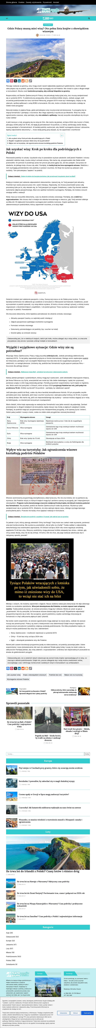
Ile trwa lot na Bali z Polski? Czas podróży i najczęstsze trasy (19, 724)
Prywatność (47, 2)
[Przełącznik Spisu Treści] (61, 135)
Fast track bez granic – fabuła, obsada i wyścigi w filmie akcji (77, 731)
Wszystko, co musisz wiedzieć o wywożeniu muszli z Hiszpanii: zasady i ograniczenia (50, 821)
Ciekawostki (10, 937)
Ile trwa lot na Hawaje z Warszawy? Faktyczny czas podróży (43, 881)
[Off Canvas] (7, 18)
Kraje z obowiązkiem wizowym (34, 675)
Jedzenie (9, 945)
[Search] (89, 18)
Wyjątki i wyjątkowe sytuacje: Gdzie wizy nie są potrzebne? (29, 141)
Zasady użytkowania (33, 2)
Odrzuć (75, 1013)
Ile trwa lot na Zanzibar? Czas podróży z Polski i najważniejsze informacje (49, 916)
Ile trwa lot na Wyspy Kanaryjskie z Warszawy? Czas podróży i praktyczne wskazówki (50, 904)
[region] (48, 1012)
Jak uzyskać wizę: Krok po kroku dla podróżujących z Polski (29, 138)
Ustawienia (63, 1013)
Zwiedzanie (10, 964)
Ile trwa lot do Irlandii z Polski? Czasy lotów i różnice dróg (42, 871)
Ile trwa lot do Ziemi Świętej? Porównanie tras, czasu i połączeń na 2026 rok (51, 893)
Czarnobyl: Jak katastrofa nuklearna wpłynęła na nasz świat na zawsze (50, 807)
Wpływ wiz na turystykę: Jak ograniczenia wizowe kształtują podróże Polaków (36, 143)
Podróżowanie (48, 24)
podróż (85, 358)
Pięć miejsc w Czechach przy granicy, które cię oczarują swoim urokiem (50, 768)
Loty (7, 948)
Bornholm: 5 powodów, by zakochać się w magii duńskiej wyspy (47, 781)
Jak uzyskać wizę (13, 675)
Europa (8, 941)
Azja (7, 933)
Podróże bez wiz (55, 675)
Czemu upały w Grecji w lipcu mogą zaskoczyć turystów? (44, 794)
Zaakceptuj (87, 1013)
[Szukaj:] (45, 754)
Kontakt (56, 2)
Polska (8, 960)
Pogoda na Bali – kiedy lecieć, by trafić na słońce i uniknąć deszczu (48, 737)
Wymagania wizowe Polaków (18, 679)
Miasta (8, 952)
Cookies (21, 2)
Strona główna (11, 2)
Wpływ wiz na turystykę (73, 675)
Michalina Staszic (45, 35)
